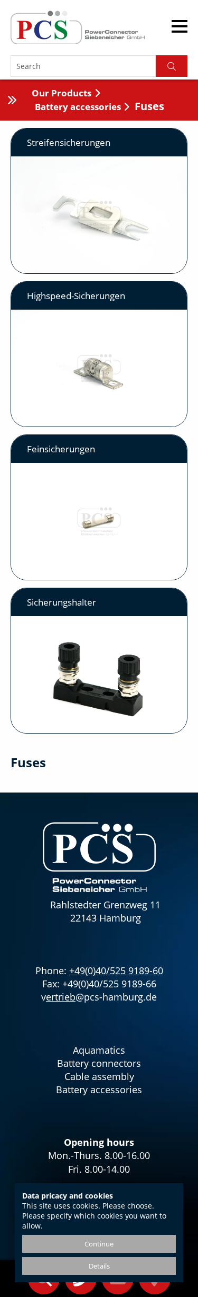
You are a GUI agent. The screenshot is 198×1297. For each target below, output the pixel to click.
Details (99, 1266)
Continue (99, 1244)
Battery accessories (78, 107)
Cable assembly (99, 1076)
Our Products (61, 93)
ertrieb (61, 997)
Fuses (149, 106)
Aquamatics (99, 1050)
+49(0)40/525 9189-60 (116, 970)
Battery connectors (99, 1063)
